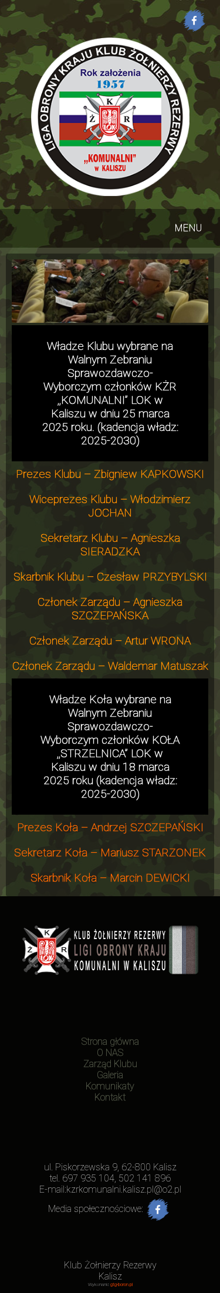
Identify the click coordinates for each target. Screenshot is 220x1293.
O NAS (110, 1052)
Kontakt (110, 1097)
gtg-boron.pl (121, 1284)
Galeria (110, 1075)
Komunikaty (110, 1086)
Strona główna (110, 1041)
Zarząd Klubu (110, 1063)
